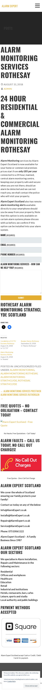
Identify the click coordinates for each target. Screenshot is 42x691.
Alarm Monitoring (22, 369)
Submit (21, 297)
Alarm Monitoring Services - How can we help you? (20, 265)
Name (8, 235)
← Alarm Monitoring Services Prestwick (21, 391)
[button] (38, 5)
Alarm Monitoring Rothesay (19, 373)
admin (8, 88)
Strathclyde (9, 384)
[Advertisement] (21, 34)
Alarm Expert (10, 6)
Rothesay (24, 380)
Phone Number (12, 254)
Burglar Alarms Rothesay (30, 341)
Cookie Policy (11, 681)
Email (8, 245)
